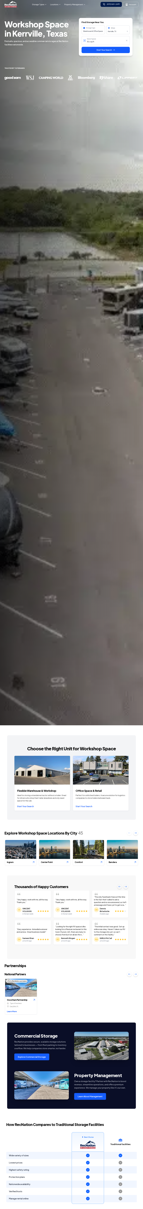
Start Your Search (25, 806)
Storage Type (90, 28)
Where (113, 28)
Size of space (91, 39)
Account (132, 4)
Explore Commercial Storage (32, 1057)
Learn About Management (90, 1096)
